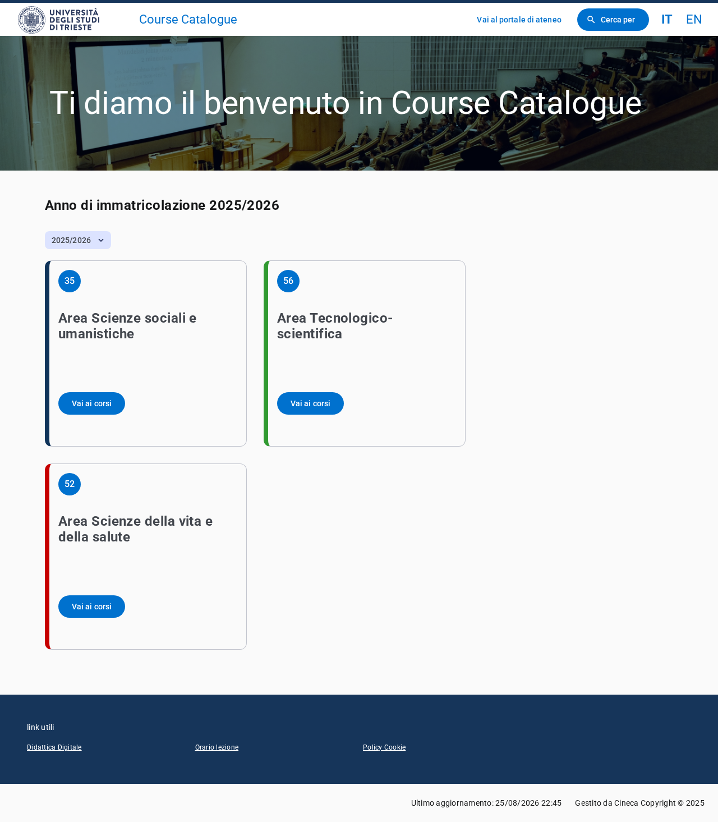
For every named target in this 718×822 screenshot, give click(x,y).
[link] (74, 19)
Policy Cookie (384, 747)
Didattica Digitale (54, 747)
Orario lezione (217, 747)
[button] (78, 240)
